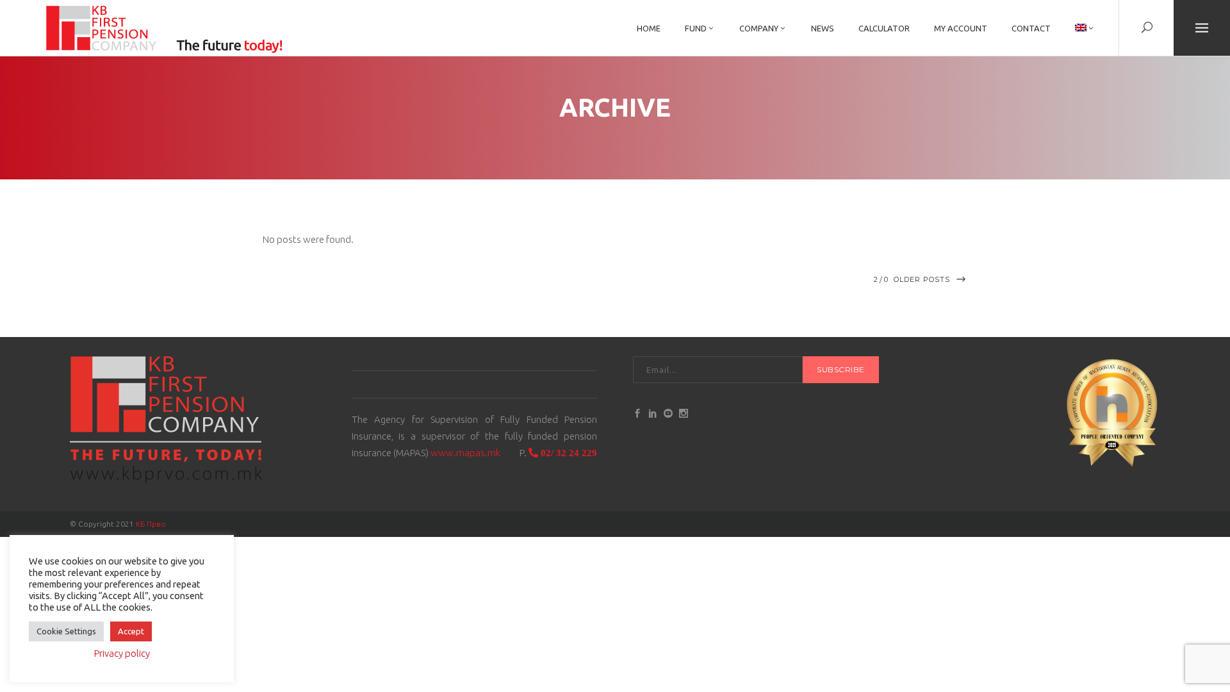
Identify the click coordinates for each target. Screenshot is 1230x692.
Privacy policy (122, 653)
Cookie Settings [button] (66, 631)
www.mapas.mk (465, 452)
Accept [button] (131, 631)
